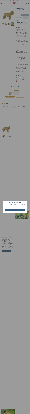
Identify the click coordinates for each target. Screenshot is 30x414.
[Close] (26, 202)
